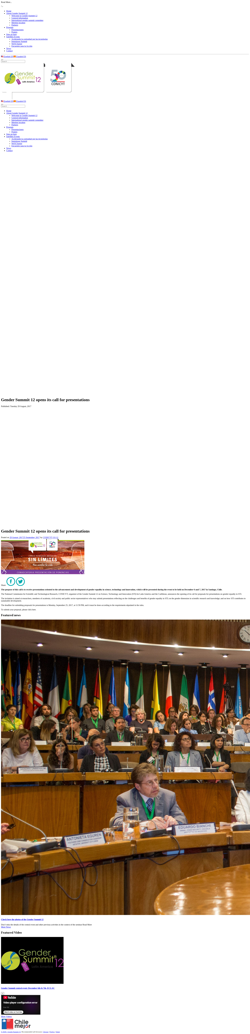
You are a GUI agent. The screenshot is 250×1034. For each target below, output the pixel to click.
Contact (9, 51)
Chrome (45, 1032)
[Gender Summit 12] (125, 81)
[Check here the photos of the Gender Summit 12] (125, 767)
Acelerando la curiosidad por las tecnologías (29, 39)
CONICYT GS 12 (50, 537)
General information (19, 18)
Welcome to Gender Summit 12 (24, 16)
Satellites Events (13, 37)
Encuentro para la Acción (21, 46)
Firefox (52, 1032)
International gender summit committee (27, 20)
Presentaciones (17, 30)
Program (9, 27)
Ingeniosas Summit (19, 41)
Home (8, 11)
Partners (14, 25)
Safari (58, 1032)
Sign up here (11, 34)
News (8, 48)
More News (6, 927)
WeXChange (16, 44)
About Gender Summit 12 (17, 13)
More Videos (6, 1016)
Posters (14, 32)
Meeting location (18, 23)
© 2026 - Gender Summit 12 (11, 1032)
